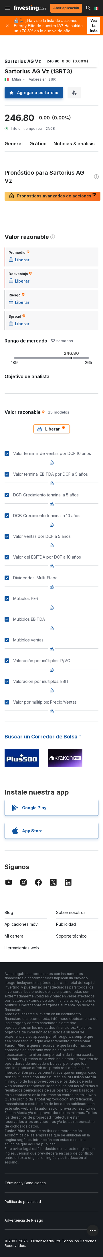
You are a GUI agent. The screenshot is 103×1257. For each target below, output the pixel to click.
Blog (9, 912)
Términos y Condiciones (25, 1183)
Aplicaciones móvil (22, 924)
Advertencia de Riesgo (24, 1220)
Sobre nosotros (71, 912)
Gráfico (38, 143)
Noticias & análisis (74, 143)
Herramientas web (22, 947)
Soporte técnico (71, 936)
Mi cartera (14, 936)
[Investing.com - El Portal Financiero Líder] (30, 8)
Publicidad (66, 924)
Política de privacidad (23, 1201)
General (14, 143)
